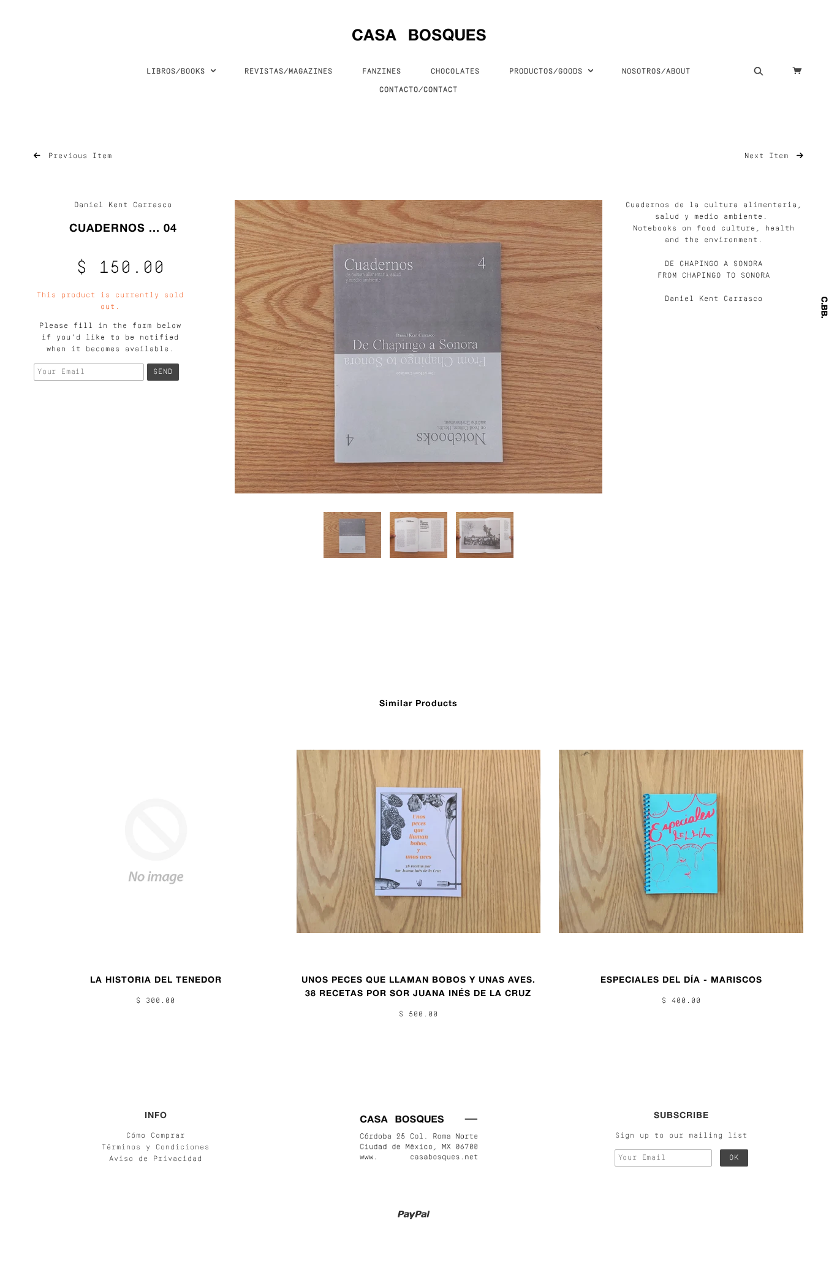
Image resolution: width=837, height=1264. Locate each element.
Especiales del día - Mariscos (681, 979)
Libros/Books (178, 71)
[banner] (418, 32)
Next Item (768, 156)
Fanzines (381, 71)
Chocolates (455, 71)
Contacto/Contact (418, 90)
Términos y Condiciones (156, 1147)
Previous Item (78, 156)
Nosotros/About (656, 71)
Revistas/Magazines (288, 71)
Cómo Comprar (155, 1136)
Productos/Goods (548, 71)
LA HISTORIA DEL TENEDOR (156, 979)
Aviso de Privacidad (155, 1159)
